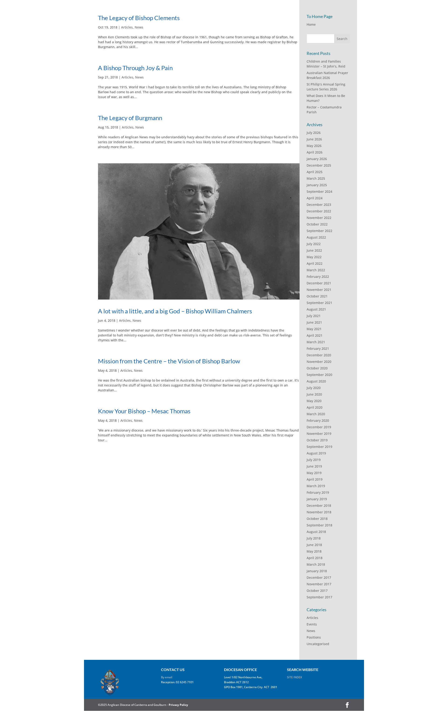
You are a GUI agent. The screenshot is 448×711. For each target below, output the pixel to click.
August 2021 (316, 309)
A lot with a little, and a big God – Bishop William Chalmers (175, 311)
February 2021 (318, 348)
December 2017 (319, 577)
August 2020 (316, 381)
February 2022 (318, 276)
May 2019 (314, 473)
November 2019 (319, 433)
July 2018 (314, 538)
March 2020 (316, 414)
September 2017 (319, 597)
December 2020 (319, 355)
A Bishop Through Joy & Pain (135, 67)
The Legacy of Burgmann (130, 117)
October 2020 (317, 368)
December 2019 (319, 427)
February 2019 (318, 492)
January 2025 (317, 185)
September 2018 (319, 525)
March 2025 (316, 178)
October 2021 (317, 296)
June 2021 (314, 322)
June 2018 (314, 545)
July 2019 (314, 459)
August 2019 (316, 453)
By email (166, 677)
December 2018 (319, 505)
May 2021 (314, 329)
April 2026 (314, 152)
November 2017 (319, 584)
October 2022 (317, 224)
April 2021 (314, 335)
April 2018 (314, 558)
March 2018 (316, 564)
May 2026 (314, 145)
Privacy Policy (178, 705)
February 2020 (318, 420)
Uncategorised (318, 644)
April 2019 (314, 479)
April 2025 (314, 172)
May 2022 (314, 257)
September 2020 (319, 374)
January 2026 (317, 159)
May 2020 (314, 401)
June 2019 (314, 466)
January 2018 (317, 571)
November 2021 (319, 289)
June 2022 (314, 250)
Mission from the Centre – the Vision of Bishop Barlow (169, 361)
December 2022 (319, 211)
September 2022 (319, 231)
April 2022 (314, 263)
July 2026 (314, 132)
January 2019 (317, 499)
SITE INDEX (294, 677)
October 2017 (317, 590)
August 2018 (316, 531)
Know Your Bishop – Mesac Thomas (144, 411)
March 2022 (316, 270)
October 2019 (317, 440)
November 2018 (319, 512)
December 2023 (319, 204)
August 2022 (316, 237)
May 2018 (314, 551)
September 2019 (319, 446)
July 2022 (314, 244)
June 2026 (314, 139)
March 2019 (316, 486)
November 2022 (319, 217)
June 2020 (314, 394)
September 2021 (319, 302)
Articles (127, 27)
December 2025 (319, 165)
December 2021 (319, 283)
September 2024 (319, 191)
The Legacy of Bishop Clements (139, 17)
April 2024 (314, 198)
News (139, 27)
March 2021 (316, 342)
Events (312, 624)
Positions (314, 637)
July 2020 (314, 388)
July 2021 (314, 316)
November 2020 (319, 361)
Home (311, 24)
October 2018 (317, 518)
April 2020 (314, 407)
